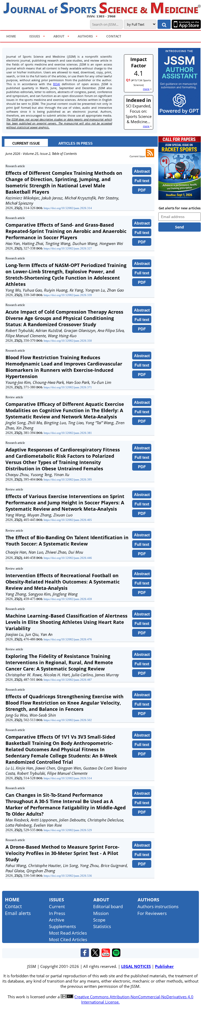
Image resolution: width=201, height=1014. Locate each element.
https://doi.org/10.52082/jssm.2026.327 (68, 248)
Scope (99, 920)
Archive (56, 920)
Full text (142, 180)
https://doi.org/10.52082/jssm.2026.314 (68, 208)
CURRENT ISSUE (26, 143)
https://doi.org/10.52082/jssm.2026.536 (68, 875)
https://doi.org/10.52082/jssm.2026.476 (68, 639)
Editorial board (108, 906)
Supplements (62, 926)
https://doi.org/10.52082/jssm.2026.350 (68, 340)
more (146, 89)
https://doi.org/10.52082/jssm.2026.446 (68, 557)
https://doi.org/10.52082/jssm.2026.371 (68, 387)
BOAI (56, 84)
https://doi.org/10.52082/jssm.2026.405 (68, 519)
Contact (13, 906)
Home (12, 899)
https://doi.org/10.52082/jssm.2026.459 (68, 599)
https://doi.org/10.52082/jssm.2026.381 (68, 432)
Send (179, 227)
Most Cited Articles (68, 939)
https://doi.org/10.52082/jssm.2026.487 (68, 679)
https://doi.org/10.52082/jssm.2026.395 (68, 479)
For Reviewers (152, 913)
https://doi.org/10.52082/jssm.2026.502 (68, 720)
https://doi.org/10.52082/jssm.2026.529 (68, 830)
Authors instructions (157, 906)
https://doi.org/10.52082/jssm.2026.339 (68, 295)
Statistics (102, 926)
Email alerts (18, 913)
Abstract (142, 171)
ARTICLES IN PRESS (75, 143)
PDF (142, 190)
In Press (57, 913)
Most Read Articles (68, 933)
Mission (101, 913)
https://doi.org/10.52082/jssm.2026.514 (68, 778)
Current (57, 906)
